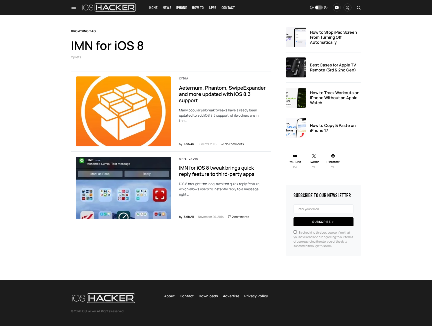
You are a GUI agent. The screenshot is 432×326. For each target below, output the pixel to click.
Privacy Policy (256, 296)
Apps (183, 158)
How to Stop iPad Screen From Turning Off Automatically (333, 37)
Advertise (231, 296)
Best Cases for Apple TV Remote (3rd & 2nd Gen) (333, 67)
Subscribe (321, 222)
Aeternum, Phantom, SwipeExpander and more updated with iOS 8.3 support (222, 94)
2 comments (240, 217)
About (169, 296)
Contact (187, 296)
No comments (234, 144)
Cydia (183, 78)
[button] (73, 7)
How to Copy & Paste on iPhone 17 (333, 128)
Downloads (208, 296)
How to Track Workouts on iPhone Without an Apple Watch (335, 97)
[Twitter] (348, 7)
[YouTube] (337, 7)
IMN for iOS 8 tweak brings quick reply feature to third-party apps (216, 170)
